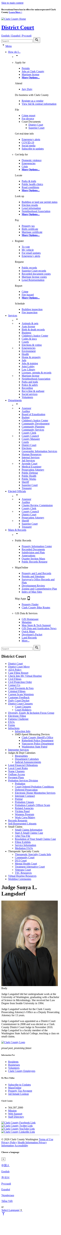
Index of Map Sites (32, 591)
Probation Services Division (23, 780)
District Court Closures (20, 703)
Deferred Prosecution (26, 789)
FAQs (11, 722)
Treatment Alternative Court (30, 866)
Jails (24, 360)
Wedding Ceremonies (19, 879)
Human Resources (31, 454)
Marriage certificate (32, 232)
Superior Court (36, 127)
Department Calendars (27, 759)
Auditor (26, 411)
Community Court (24, 857)
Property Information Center (37, 546)
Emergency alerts (31, 139)
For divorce (28, 118)
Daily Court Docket (18, 700)
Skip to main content (12, 2)
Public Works (29, 478)
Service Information (25, 845)
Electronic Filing (17, 715)
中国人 (5, 1165)
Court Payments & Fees (21, 688)
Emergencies (28, 163)
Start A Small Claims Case (29, 832)
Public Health (29, 475)
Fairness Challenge (18, 719)
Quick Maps (28, 631)
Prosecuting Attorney (33, 469)
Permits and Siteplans (33, 576)
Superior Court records (34, 270)
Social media (28, 145)
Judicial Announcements (28, 762)
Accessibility (21, 1145)
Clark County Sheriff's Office (37, 737)
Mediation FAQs (24, 848)
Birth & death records (33, 329)
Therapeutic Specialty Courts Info (33, 854)
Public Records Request (34, 561)
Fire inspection (29, 312)
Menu (8, 46)
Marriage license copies (34, 276)
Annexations (28, 555)
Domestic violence (32, 160)
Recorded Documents (33, 549)
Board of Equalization (33, 414)
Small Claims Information (28, 829)
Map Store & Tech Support (36, 625)
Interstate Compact (25, 795)
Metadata (27, 622)
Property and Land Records (36, 573)
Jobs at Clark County (33, 71)
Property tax (28, 225)
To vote (26, 246)
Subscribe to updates (33, 148)
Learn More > (15, 12)
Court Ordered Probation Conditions (34, 786)
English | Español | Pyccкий (16, 35)
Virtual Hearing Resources (22, 875)
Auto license (28, 326)
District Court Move (19, 666)
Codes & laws (29, 338)
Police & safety (30, 384)
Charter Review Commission (37, 505)
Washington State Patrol (34, 746)
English (5, 1171)
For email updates (31, 252)
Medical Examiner (31, 466)
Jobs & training (30, 363)
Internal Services (30, 457)
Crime (25, 291)
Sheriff (25, 482)
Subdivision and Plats (33, 552)
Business (26, 332)
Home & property (31, 357)
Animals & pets (30, 323)
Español (5, 1189)
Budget (25, 417)
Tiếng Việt (7, 1201)
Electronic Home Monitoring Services (35, 792)
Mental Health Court (26, 863)
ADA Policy (15, 669)
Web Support (15, 1113)
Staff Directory (16, 1116)
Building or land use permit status (39, 202)
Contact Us (14, 685)
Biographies (21, 755)
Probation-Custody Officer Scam (32, 805)
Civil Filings (14, 679)
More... (25, 640)
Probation (20, 783)
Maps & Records (17, 529)
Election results (30, 205)
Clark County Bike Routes (36, 607)
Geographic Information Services (39, 451)
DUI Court (21, 860)
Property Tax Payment (20, 1090)
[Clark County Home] (13, 18)
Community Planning (33, 426)
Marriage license (30, 74)
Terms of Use (46, 1139)
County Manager (31, 438)
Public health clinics (32, 184)
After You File (22, 835)
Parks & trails (29, 181)
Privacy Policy (9, 1142)
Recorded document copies (36, 273)
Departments (15, 400)
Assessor (26, 408)
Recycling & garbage (33, 391)
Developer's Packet (32, 634)
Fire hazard (28, 294)
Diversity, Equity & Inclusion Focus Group (31, 712)
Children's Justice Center (35, 335)
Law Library (28, 369)
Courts (25, 341)
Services (12, 315)
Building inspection (32, 309)
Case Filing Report (18, 672)
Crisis (25, 166)
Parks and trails (30, 381)
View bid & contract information (39, 103)
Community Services (33, 429)
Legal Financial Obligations (23, 765)
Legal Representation (33, 279)
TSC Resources (23, 872)
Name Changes (16, 771)
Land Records (29, 637)
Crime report (28, 115)
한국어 (5, 1177)
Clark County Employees (21, 1071)
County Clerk (29, 432)
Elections (27, 448)
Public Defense (30, 472)
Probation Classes (24, 802)
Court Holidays (23, 709)
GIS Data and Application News (39, 628)
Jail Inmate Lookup (18, 1093)
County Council (30, 435)
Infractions (13, 728)
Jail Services (28, 460)
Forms (11, 725)
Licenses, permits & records (36, 372)
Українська (7, 1195)
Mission (12, 1110)
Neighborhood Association (36, 211)
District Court (17, 27)
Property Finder (30, 604)
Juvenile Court (29, 463)
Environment (29, 351)
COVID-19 (28, 142)
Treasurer (27, 488)
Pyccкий (6, 1183)
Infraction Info (22, 731)
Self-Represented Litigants (22, 823)
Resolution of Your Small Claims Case (35, 839)
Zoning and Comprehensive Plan (39, 588)
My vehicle (28, 249)
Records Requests (17, 820)
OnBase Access (16, 774)
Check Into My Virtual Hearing (25, 675)
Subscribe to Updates (19, 1084)
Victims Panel (22, 811)
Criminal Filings (16, 691)
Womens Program (24, 814)
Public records (29, 267)
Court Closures (23, 706)
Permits (26, 68)
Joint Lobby (28, 366)
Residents (13, 1061)
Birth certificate (30, 229)
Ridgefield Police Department (37, 740)
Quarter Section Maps (33, 558)
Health (25, 354)
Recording (27, 388)
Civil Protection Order (20, 682)
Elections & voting (32, 344)
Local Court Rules (18, 768)
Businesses (14, 1064)
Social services (29, 394)
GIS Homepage (30, 619)
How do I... (14, 51)
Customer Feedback (18, 697)
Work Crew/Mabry (25, 817)
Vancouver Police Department (38, 743)
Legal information (31, 208)
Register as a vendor (32, 100)
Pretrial (19, 799)
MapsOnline (14, 1087)
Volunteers (27, 397)
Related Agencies (24, 808)
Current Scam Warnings (21, 694)
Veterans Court (23, 869)
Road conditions (30, 187)
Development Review (33, 585)
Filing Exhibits (23, 842)
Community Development (35, 423)
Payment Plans (16, 777)
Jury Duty (27, 89)
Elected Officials (17, 491)
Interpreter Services (18, 749)
